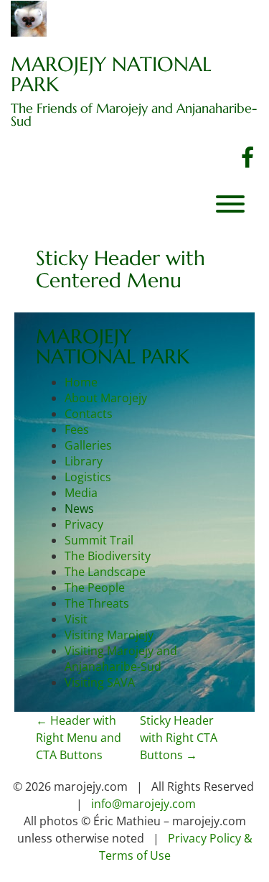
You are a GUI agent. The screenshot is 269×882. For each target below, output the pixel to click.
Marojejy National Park (111, 75)
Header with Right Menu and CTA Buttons (78, 737)
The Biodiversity (108, 556)
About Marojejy (106, 398)
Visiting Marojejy (109, 635)
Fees (77, 429)
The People (95, 587)
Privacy (84, 524)
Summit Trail (99, 540)
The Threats (97, 603)
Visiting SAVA (100, 682)
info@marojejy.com (143, 804)
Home (81, 382)
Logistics (88, 477)
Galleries (88, 445)
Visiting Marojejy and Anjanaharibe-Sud (121, 658)
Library (84, 461)
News (79, 508)
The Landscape (105, 572)
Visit (76, 619)
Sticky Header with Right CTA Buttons (178, 737)
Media (81, 493)
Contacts (89, 414)
